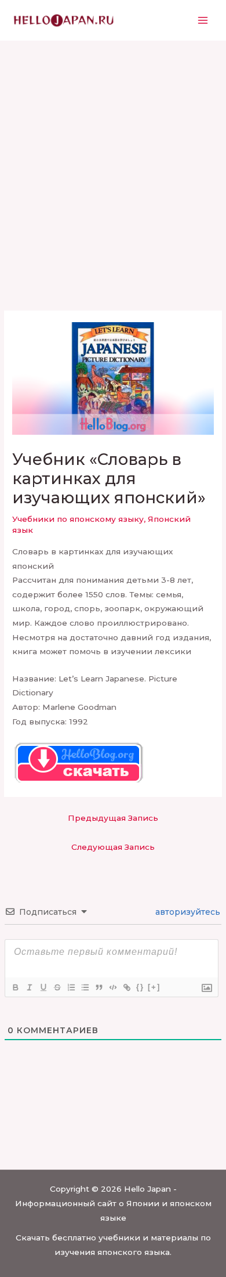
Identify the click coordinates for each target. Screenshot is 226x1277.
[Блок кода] (112, 987)
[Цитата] (98, 987)
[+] (154, 987)
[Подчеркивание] (43, 987)
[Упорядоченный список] (71, 987)
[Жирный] (15, 987)
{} (140, 987)
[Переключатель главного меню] (203, 21)
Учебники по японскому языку (78, 519)
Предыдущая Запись (113, 818)
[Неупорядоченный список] (85, 987)
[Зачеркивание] (57, 987)
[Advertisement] (113, 159)
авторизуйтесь (186, 912)
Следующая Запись (113, 847)
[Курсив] (29, 987)
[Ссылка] (126, 987)
